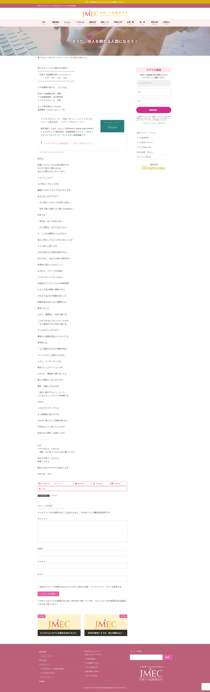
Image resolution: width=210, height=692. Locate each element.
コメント (42, 518)
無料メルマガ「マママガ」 (147, 133)
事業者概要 (42, 652)
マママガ (54, 495)
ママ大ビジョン (44, 664)
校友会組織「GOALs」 (145, 152)
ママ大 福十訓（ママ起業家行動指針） (53, 669)
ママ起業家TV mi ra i (145, 142)
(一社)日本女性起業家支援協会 (102, 688)
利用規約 (42, 681)
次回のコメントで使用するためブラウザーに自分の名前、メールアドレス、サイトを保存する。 (81, 587)
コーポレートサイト (47, 656)
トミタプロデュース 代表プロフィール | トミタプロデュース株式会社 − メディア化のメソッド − (66, 120)
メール (41, 561)
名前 (40, 548)
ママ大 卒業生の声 (144, 147)
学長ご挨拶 (42, 660)
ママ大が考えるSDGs (47, 673)
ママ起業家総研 (143, 138)
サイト (40, 574)
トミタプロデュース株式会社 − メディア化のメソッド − (69, 143)
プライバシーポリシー (150, 123)
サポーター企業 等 (144, 157)
